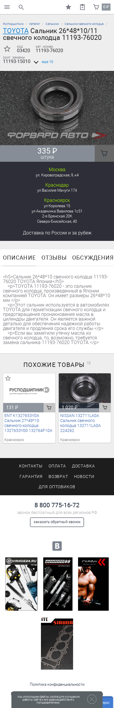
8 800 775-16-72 (57, 505)
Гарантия (31, 476)
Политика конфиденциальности (57, 684)
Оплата (57, 466)
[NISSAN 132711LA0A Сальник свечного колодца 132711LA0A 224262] (85, 390)
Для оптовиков (57, 486)
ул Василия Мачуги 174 (57, 190)
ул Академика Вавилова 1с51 (57, 211)
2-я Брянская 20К (57, 216)
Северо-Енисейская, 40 (57, 221)
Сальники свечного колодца (84, 24)
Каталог (34, 24)
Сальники (52, 24)
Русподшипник (13, 24)
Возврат (58, 476)
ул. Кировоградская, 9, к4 (57, 175)
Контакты (31, 466)
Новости (84, 476)
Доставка (57, 233)
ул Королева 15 (57, 206)
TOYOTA (16, 31)
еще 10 (47, 62)
